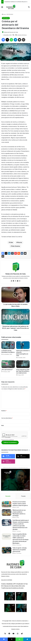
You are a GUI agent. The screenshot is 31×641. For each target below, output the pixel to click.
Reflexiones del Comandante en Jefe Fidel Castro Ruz (15, 467)
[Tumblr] (12, 253)
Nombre (4, 410)
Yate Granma (16, 246)
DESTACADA (10, 14)
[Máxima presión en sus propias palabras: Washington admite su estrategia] (6, 512)
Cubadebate (9, 584)
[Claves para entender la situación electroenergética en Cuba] (23, 345)
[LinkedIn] (9, 253)
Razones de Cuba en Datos (11, 586)
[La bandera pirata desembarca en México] (8, 345)
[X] (6, 253)
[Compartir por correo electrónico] (25, 253)
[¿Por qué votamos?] (8, 364)
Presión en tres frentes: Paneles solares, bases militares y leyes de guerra (20, 503)
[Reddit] (18, 253)
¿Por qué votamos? (7, 369)
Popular (23, 496)
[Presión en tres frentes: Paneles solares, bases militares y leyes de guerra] (6, 504)
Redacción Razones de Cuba (11, 32)
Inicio (4, 14)
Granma (3, 584)
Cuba (11, 242)
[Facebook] (3, 253)
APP (14, 584)
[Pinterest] (15, 253)
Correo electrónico (7, 418)
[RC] (10, 7)
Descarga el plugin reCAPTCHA (7, 439)
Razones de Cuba (5, 572)
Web (2, 425)
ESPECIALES (6, 18)
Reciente (8, 496)
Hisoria (19, 242)
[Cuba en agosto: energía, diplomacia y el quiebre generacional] (6, 550)
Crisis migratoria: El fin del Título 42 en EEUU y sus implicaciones (22, 371)
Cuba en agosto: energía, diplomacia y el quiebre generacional (20, 549)
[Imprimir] (3, 256)
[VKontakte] (22, 253)
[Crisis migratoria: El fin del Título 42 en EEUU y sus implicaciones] (23, 364)
